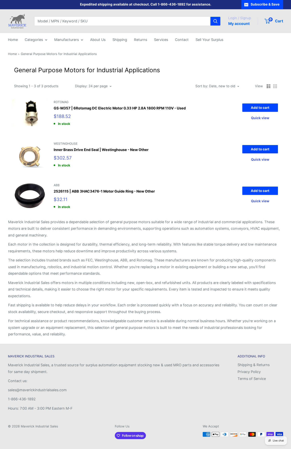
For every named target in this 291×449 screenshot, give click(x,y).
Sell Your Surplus (209, 40)
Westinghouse (66, 143)
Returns (140, 40)
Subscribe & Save (265, 4)
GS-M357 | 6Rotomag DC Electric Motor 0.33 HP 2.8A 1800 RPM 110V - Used (120, 108)
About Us (98, 40)
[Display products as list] (268, 86)
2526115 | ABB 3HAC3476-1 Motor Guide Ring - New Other (104, 191)
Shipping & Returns (254, 365)
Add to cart (260, 108)
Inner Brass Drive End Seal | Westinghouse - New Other (101, 150)
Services (161, 40)
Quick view (260, 118)
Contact (182, 40)
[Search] (215, 21)
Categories (34, 40)
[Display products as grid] (275, 86)
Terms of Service (252, 379)
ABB (57, 185)
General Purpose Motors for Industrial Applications (59, 54)
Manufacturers (66, 40)
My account (239, 23)
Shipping (119, 40)
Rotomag (61, 102)
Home (13, 40)
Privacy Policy (249, 372)
